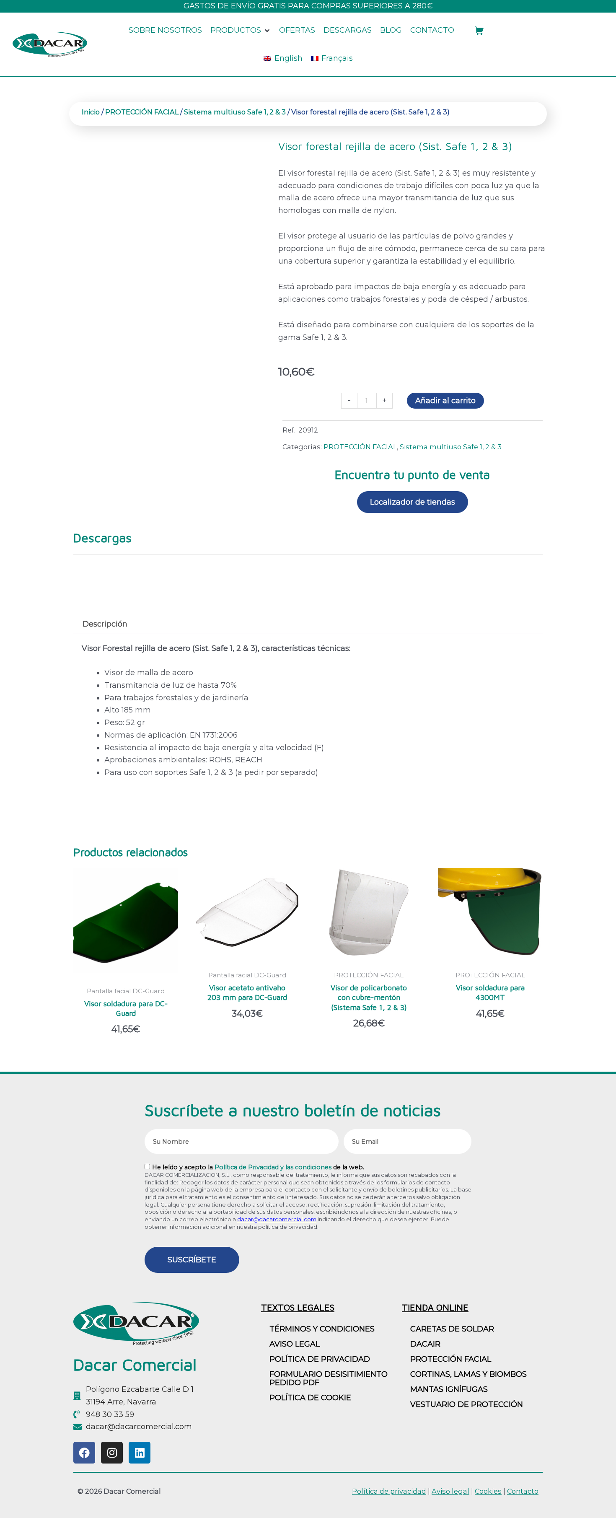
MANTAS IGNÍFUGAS (449, 1389)
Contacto (522, 1491)
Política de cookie (310, 1397)
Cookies (488, 1491)
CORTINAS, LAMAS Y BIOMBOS (468, 1374)
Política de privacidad (319, 1359)
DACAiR (425, 1344)
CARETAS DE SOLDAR (452, 1329)
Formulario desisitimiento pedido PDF (328, 1378)
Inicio (91, 112)
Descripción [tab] (105, 624)
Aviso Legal (294, 1344)
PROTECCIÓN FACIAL (142, 112)
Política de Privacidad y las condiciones (273, 1167)
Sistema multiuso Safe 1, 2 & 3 (235, 112)
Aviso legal (450, 1491)
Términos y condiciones (322, 1329)
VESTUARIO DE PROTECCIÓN (466, 1404)
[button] (240, 30)
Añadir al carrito (445, 400)
